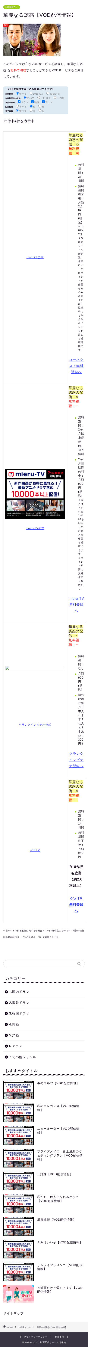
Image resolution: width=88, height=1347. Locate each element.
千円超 (61, 98)
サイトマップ (13, 1313)
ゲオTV (35, 850)
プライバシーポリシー (35, 1337)
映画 (37, 102)
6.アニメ (15, 1046)
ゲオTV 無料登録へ (76, 905)
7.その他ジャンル (22, 1057)
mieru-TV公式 (35, 528)
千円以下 (46, 98)
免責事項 (59, 1337)
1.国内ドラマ (19, 992)
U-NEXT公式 (35, 257)
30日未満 (55, 93)
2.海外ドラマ (19, 1002)
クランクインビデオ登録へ (76, 760)
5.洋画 (14, 1035)
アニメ (49, 102)
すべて (23, 93)
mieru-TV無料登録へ (76, 605)
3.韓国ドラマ (11, 7)
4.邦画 (14, 1024)
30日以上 (38, 93)
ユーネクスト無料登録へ (76, 366)
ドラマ (25, 102)
